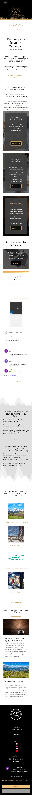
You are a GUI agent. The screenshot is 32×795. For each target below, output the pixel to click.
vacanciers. (23, 105)
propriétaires (10, 105)
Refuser (16, 791)
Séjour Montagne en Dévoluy (14, 681)
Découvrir (16, 439)
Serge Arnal (11, 350)
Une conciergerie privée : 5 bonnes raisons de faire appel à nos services (15, 640)
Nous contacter (16, 30)
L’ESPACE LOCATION (16, 546)
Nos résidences (16, 736)
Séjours (20, 683)
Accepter (16, 786)
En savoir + (16, 143)
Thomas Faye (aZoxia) (14, 360)
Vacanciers (16, 732)
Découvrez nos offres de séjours (16, 76)
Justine (8, 643)
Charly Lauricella (13, 370)
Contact (16, 739)
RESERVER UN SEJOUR (17, 729)
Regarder (16, 263)
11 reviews (16, 761)
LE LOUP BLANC (16, 592)
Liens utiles (16, 741)
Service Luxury (16, 734)
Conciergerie (20, 643)
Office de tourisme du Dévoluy (16, 523)
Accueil (16, 725)
